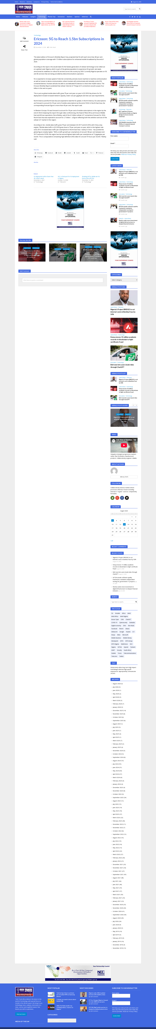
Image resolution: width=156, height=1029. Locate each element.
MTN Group (128, 641)
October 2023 (117, 794)
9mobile (117, 613)
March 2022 (116, 854)
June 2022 (116, 844)
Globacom (114, 632)
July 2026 (115, 687)
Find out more (21, 1014)
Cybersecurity (123, 622)
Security (119, 650)
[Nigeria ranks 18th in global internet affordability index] (83, 994)
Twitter (121, 656)
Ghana (127, 629)
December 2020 (118, 904)
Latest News (27, 248)
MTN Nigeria (115, 644)
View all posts (124, 477)
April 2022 (116, 851)
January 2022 (117, 861)
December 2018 (118, 945)
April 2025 (116, 737)
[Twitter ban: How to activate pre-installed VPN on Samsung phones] (51, 994)
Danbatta (132, 622)
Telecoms (25, 17)
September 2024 (118, 757)
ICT (134, 632)
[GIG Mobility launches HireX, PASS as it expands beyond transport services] (102, 23)
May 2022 (116, 848)
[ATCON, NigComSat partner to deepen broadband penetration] (83, 1009)
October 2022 (117, 831)
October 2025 (117, 717)
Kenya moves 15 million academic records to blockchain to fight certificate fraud (32, 253)
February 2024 (117, 781)
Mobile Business (116, 638)
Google (122, 632)
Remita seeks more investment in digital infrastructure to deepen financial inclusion (128, 222)
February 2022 (117, 858)
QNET (113, 650)
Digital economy (116, 625)
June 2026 (116, 690)
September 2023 (118, 797)
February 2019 (117, 938)
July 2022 (115, 841)
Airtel (129, 613)
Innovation (61, 17)
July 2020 (115, 921)
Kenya (113, 635)
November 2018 (118, 948)
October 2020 (117, 911)
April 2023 (116, 814)
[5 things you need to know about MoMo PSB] (51, 1001)
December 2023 (118, 787)
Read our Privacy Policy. (128, 154)
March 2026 (116, 700)
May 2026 (116, 694)
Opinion (77, 17)
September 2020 (118, 915)
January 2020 (117, 928)
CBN (122, 619)
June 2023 (116, 807)
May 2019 (116, 931)
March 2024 (116, 777)
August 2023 (117, 801)
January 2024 (117, 784)
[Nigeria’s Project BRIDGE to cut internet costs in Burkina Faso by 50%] (124, 23)
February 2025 (117, 744)
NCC (131, 644)
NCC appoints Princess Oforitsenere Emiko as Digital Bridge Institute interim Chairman (47, 24)
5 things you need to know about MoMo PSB (66, 1000)
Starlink (113, 653)
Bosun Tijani (115, 619)
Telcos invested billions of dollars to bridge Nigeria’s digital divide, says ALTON (26, 23)
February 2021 (117, 898)
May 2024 (116, 771)
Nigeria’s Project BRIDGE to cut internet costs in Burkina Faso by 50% (134, 23)
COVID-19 (114, 622)
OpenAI (126, 647)
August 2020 (117, 918)
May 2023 (116, 811)
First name (114, 136)
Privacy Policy (45, 2)
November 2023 (118, 791)
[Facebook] (122, 498)
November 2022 (118, 827)
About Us (22, 2)
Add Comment (24, 41)
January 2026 (117, 707)
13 (124, 524)
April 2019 (116, 935)
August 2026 (117, 684)
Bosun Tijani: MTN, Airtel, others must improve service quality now (90, 23)
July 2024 (115, 764)
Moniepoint (114, 641)
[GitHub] (127, 498)
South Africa (127, 650)
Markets (69, 17)
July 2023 (115, 804)
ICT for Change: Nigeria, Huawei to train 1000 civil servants (98, 1001)
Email (112, 143)
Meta (118, 635)
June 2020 (116, 925)
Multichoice (124, 644)
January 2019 (117, 941)
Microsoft (125, 635)
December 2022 (118, 824)
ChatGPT (128, 619)
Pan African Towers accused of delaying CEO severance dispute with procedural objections (69, 24)
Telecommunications (130, 653)
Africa (123, 613)
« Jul (111, 541)
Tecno (120, 653)
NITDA (120, 647)
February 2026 (117, 704)
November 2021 (118, 868)
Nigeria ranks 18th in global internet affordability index (97, 993)
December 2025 (118, 710)
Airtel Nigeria (124, 616)
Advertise (29, 2)
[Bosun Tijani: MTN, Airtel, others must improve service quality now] (81, 23)
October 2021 (117, 871)
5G (112, 613)
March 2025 (116, 740)
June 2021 (116, 884)
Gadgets (33, 17)
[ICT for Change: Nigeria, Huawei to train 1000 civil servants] (83, 1001)
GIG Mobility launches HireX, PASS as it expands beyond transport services (112, 23)
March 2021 (116, 894)
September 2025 (118, 720)
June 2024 (116, 767)
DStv (124, 625)
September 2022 (118, 834)
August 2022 (117, 838)
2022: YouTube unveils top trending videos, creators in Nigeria (65, 1007)
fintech (121, 629)
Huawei (128, 632)
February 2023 (117, 821)
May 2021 (116, 888)
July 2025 (115, 727)
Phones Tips (51, 17)
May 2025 (116, 734)
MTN (121, 641)
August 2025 (117, 724)
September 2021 (118, 874)
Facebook (114, 629)
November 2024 (118, 750)
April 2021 (116, 891)
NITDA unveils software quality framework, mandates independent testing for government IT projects (93, 253)
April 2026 (116, 697)
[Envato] (112, 498)
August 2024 (117, 760)
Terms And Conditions (57, 2)
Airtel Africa (114, 616)
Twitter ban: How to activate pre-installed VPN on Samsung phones (66, 994)
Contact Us (37, 2)
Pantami (132, 647)
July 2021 (115, 881)
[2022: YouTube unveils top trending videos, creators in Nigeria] (51, 1007)
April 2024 (116, 774)
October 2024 (117, 754)
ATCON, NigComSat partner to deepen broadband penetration (98, 1008)
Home (16, 2)
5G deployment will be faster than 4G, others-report (43, 177)
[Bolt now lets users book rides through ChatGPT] (113, 92)
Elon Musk (131, 625)
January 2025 (117, 747)
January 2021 (117, 901)
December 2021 (118, 864)
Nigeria (113, 647)
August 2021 (117, 878)
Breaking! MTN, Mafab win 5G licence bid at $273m (91, 177)
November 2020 (118, 908)
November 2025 (118, 714)
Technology (42, 17)
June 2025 (116, 730)
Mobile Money (127, 638)
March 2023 (116, 817)
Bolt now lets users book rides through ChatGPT (63, 253)
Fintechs (121, 218)
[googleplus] (117, 498)
